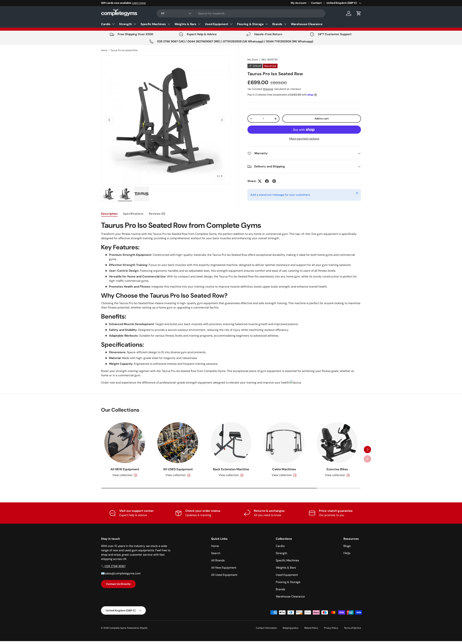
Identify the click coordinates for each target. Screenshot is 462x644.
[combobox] (241, 13)
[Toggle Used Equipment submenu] (231, 24)
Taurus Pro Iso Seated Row (123, 50)
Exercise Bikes (337, 469)
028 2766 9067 (115, 566)
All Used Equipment (224, 575)
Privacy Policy (331, 628)
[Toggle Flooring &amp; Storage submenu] (266, 24)
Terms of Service (352, 628)
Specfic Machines (153, 24)
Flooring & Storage (250, 24)
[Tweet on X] (259, 181)
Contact (316, 3)
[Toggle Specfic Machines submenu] (169, 24)
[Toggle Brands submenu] (285, 24)
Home (104, 50)
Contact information (266, 628)
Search (215, 553)
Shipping (268, 89)
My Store (252, 59)
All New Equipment (223, 567)
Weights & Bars (185, 24)
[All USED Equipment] (177, 442)
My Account (298, 3)
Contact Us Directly (118, 584)
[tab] (109, 214)
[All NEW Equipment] (124, 442)
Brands (277, 24)
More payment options (304, 139)
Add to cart (322, 118)
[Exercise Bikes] (337, 442)
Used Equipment (216, 24)
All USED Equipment (178, 469)
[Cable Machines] (284, 442)
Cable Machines (284, 469)
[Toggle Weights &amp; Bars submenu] (199, 24)
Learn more (139, 3)
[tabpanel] (231, 303)
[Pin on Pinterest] (274, 181)
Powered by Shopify (137, 628)
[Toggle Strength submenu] (135, 24)
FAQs (346, 553)
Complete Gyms (117, 628)
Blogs (347, 546)
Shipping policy (290, 628)
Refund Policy (311, 628)
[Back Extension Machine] (231, 442)
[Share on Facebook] (267, 181)
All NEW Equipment (124, 469)
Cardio (105, 24)
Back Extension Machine (231, 469)
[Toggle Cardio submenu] (113, 24)
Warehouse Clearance (306, 24)
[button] (359, 13)
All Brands (218, 560)
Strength (125, 24)
